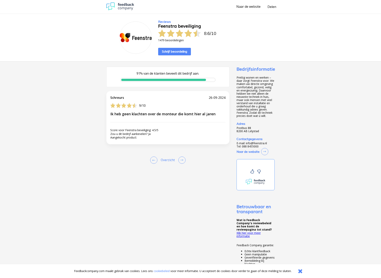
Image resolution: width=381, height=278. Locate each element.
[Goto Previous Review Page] (154, 160)
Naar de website (248, 7)
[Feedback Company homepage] (120, 9)
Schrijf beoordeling (174, 51)
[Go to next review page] (181, 160)
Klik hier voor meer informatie (249, 234)
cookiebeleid (162, 271)
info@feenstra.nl (256, 143)
